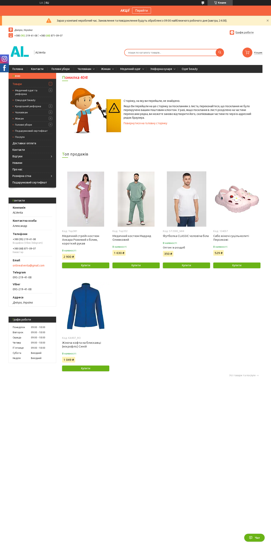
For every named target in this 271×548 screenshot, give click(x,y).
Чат (257, 537)
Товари (17, 84)
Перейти (141, 10)
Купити (85, 265)
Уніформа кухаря (161, 69)
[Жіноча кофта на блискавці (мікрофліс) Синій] (85, 306)
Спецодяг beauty (25, 100)
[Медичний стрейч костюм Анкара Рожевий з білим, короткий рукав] (85, 199)
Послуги (20, 137)
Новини (17, 162)
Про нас (17, 169)
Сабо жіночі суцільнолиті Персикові (231, 237)
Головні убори (61, 69)
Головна (17, 69)
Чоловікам (84, 69)
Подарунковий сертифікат (31, 130)
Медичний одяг (130, 69)
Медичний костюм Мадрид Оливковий (131, 237)
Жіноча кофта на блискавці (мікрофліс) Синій (81, 344)
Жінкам (106, 69)
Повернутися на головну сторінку (145, 123)
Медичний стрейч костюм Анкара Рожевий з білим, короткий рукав (80, 239)
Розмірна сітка (21, 176)
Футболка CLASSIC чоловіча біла (186, 236)
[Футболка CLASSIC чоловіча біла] (186, 199)
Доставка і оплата (24, 143)
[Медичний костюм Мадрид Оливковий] (136, 199)
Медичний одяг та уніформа (26, 92)
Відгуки (17, 156)
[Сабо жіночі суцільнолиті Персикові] (236, 199)
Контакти (37, 69)
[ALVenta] (20, 52)
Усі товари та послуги (242, 375)
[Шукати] (220, 52)
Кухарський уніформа (28, 106)
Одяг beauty (190, 69)
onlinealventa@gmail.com (28, 265)
